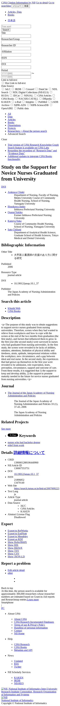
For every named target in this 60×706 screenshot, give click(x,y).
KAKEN (18, 677)
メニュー (17, 6)
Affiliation (6, 51)
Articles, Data (15, 12)
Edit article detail (16, 570)
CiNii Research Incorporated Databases (34, 622)
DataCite (43, 89)
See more (6, 428)
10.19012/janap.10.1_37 (26, 474)
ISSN (4, 57)
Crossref (30, 89)
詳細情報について (29, 452)
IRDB (18, 89)
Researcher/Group (10, 39)
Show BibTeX (15, 548)
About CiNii (20, 619)
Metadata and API (23, 650)
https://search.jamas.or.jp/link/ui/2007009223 (36, 488)
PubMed (43, 102)
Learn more (33, 599)
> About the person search (33, 131)
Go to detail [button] (42, 2)
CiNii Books (14, 311)
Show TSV (13, 550)
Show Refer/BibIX (17, 542)
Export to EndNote (17, 533)
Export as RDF (15, 539)
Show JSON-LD (16, 556)
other (10, 573)
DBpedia (47, 98)
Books (11, 14)
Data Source (7, 86)
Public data (23, 108)
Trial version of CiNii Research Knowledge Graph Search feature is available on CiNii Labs (33, 146)
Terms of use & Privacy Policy (29, 624)
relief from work (16, 445)
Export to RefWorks (18, 530)
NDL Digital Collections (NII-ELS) (30, 92)
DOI (3, 64)
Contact (18, 630)
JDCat (16, 95)
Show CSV (13, 553)
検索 (26, 6)
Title (3, 33)
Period (4, 70)
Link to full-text (9, 80)
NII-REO (19, 683)
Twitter (17, 666)
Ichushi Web (14, 308)
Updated (18, 661)
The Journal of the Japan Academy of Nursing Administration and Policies (31, 394)
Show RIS (13, 545)
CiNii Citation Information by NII (18, 2)
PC (2, 608)
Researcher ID (8, 45)
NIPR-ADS (20, 105)
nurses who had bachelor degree (24, 442)
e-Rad (18, 102)
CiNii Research (22, 644)
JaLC (7, 89)
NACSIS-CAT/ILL (28, 98)
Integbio (30, 102)
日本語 (11, 20)
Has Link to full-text (15, 83)
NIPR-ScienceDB (39, 105)
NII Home (19, 633)
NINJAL (28, 95)
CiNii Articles (44, 95)
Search (6, 30)
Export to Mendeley (18, 536)
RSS (16, 664)
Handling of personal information (31, 627)
